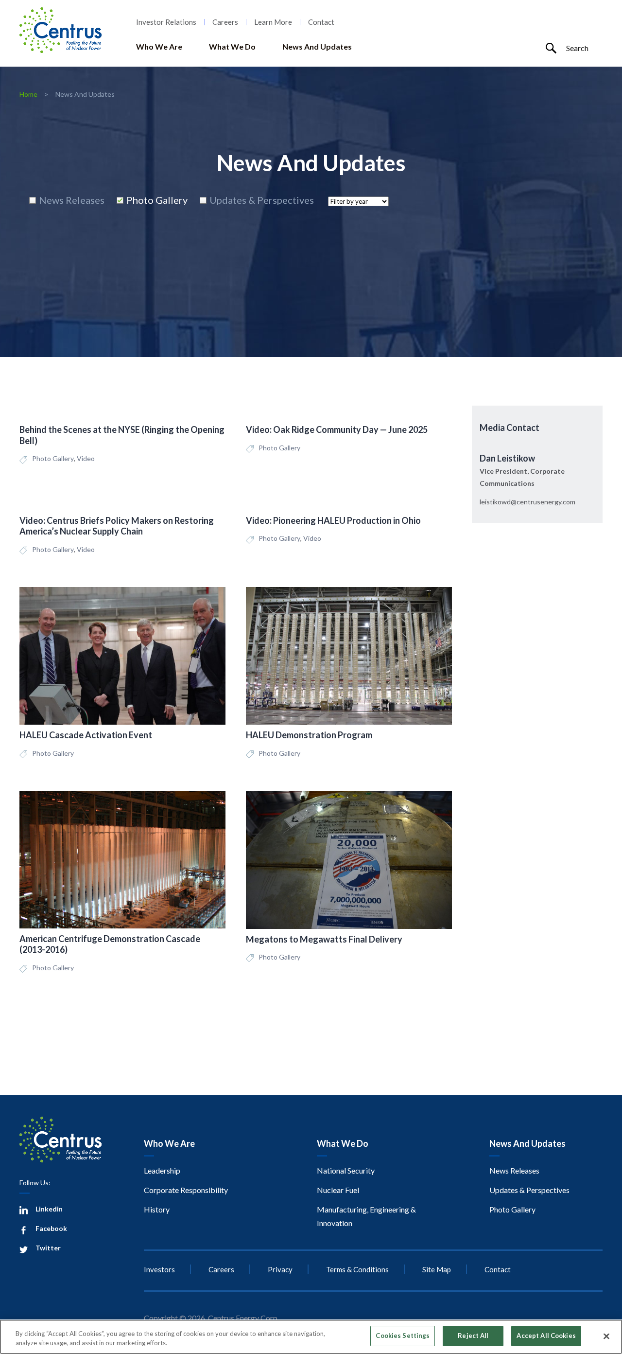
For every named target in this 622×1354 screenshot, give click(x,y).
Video (86, 458)
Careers (225, 22)
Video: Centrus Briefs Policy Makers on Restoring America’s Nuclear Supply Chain (116, 526)
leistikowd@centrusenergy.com (527, 502)
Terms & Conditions (357, 1269)
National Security (346, 1170)
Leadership (162, 1170)
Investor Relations (166, 22)
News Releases (514, 1170)
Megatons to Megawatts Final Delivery (324, 939)
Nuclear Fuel (338, 1189)
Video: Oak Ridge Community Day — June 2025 (337, 429)
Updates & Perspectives (529, 1189)
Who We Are (159, 46)
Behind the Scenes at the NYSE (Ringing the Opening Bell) (122, 435)
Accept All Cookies (546, 1335)
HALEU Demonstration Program (309, 735)
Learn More (273, 22)
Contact (321, 22)
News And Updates (317, 46)
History (157, 1209)
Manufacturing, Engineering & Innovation (366, 1216)
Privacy (280, 1269)
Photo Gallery (53, 458)
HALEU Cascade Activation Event (85, 735)
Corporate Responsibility (186, 1189)
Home (28, 94)
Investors (159, 1269)
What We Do (232, 46)
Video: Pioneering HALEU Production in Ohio (333, 520)
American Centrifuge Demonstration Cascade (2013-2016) (109, 944)
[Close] (606, 1336)
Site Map (436, 1269)
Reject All (473, 1335)
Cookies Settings (403, 1335)
